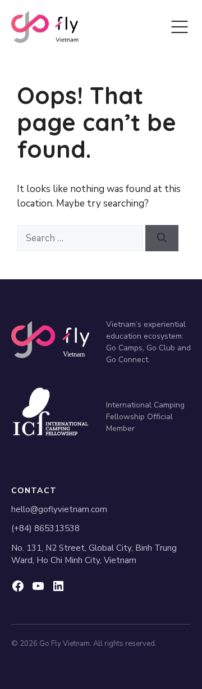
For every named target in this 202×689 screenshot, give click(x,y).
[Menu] (179, 27)
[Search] (161, 238)
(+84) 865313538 (45, 528)
